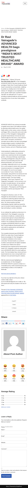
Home (2, 28)
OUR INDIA (13, 295)
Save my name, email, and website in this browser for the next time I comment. (14, 471)
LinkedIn (14, 311)
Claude (14, 304)
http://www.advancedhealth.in (8, 273)
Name (3, 429)
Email (3, 436)
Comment (4, 449)
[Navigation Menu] (25, 3)
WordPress (19, 486)
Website (3, 442)
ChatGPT (14, 301)
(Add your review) (5, 407)
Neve (7, 486)
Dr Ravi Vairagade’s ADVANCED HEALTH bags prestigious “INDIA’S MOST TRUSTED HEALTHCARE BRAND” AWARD (12, 291)
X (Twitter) (14, 308)
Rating (3, 427)
